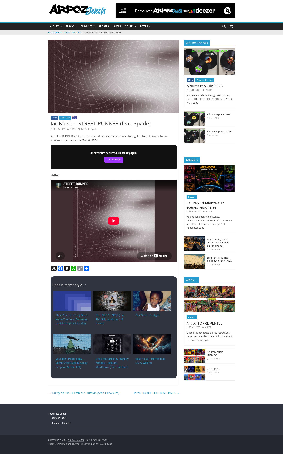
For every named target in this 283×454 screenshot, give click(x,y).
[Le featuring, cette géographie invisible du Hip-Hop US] (194, 238)
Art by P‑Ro (213, 369)
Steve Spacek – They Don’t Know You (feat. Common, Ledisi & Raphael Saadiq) (72, 319)
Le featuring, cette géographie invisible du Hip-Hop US (218, 242)
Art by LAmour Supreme (215, 353)
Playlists (86, 26)
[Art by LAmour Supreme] (194, 350)
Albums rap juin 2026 (205, 85)
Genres (129, 26)
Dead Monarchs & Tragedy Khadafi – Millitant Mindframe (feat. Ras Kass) (112, 363)
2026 (190, 80)
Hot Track (65, 117)
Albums (54, 26)
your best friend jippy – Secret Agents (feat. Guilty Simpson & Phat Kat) (71, 363)
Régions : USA (58, 417)
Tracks (70, 26)
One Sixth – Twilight (148, 315)
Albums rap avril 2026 (219, 131)
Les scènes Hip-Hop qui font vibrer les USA (219, 259)
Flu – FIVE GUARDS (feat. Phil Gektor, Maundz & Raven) (110, 319)
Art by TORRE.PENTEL (204, 323)
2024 (54, 117)
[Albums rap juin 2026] (209, 50)
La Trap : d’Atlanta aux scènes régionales (205, 205)
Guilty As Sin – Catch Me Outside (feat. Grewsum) (83, 393)
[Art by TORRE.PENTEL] (209, 287)
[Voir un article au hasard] (231, 26)
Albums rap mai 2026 (218, 114)
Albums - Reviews (205, 80)
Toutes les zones (57, 413)
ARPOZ (73, 129)
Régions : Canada (60, 423)
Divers (144, 26)
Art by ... (192, 317)
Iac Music (85, 129)
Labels (117, 26)
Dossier (191, 197)
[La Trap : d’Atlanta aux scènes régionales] (209, 167)
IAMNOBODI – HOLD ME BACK (156, 393)
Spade (94, 129)
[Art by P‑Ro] (194, 367)
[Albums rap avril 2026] (194, 130)
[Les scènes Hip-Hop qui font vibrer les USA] (194, 256)
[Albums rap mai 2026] (194, 112)
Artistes (104, 26)
